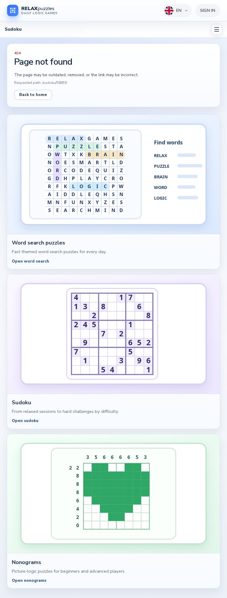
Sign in (207, 10)
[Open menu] (216, 29)
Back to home (33, 94)
